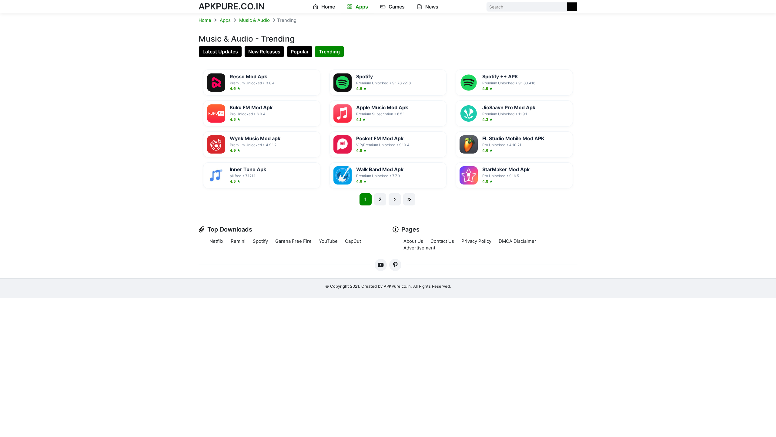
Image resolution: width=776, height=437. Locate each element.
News (431, 7)
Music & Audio (254, 20)
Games (396, 7)
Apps (361, 7)
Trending (329, 52)
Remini (238, 241)
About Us (413, 241)
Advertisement (419, 248)
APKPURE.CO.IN (232, 6)
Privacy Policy (476, 241)
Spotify (260, 241)
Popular (300, 52)
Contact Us (442, 241)
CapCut (353, 241)
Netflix (216, 241)
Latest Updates (220, 52)
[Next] (395, 199)
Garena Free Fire (293, 241)
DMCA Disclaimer (517, 241)
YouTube (328, 241)
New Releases (264, 52)
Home (327, 7)
